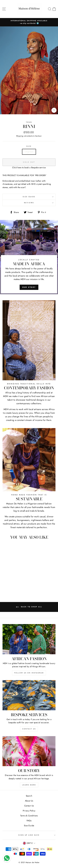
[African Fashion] (29, 639)
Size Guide (29, 197)
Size (28, 146)
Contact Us (29, 805)
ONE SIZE (29, 151)
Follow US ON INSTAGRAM (29, 673)
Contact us (29, 729)
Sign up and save (29, 835)
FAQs (29, 820)
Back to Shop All (31, 607)
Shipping (19, 136)
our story (29, 287)
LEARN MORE (29, 785)
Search (29, 795)
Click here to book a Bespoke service (29, 167)
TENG (29, 122)
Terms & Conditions (29, 815)
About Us (29, 800)
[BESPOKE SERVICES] (29, 695)
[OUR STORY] (29, 751)
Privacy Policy (29, 810)
